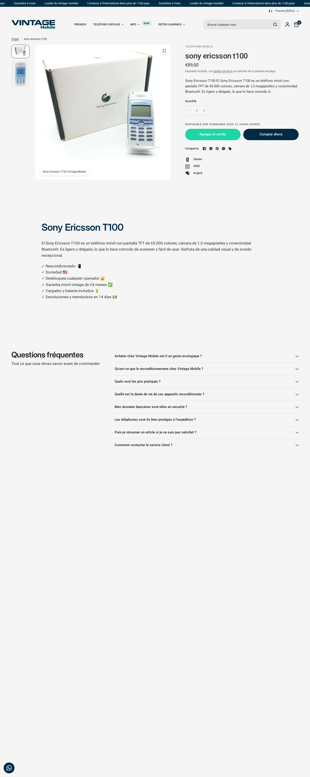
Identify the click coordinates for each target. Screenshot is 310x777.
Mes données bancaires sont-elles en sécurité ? (151, 407)
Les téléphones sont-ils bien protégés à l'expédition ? (155, 420)
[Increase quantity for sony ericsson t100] (204, 110)
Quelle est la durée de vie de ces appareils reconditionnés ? (159, 394)
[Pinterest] (217, 148)
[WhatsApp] (223, 148)
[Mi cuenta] (287, 24)
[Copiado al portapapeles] (230, 148)
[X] (211, 148)
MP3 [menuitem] (133, 24)
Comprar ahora (271, 134)
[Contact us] (9, 767)
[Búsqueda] (275, 24)
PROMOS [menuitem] (80, 24)
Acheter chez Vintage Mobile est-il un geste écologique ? (158, 356)
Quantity (190, 101)
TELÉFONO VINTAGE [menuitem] (106, 24)
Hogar (15, 39)
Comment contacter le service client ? (143, 445)
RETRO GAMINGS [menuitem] (170, 24)
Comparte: (192, 148)
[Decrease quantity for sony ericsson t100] (189, 110)
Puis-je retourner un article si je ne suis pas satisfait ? (155, 432)
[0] (295, 24)
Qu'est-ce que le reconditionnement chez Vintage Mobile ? (159, 369)
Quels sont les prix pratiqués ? (137, 381)
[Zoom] (164, 50)
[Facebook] (204, 148)
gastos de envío (223, 71)
